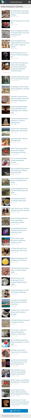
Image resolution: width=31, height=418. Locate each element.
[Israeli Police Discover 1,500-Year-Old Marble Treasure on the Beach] (6, 211)
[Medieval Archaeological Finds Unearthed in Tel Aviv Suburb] (6, 261)
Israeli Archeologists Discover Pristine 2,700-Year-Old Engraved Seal (19, 55)
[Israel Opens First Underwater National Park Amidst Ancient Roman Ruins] (6, 303)
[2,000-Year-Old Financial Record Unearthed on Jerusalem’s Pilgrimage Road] (6, 121)
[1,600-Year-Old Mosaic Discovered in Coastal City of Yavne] (6, 323)
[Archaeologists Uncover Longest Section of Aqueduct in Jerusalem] (6, 89)
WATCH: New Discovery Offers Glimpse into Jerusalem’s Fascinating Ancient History (19, 150)
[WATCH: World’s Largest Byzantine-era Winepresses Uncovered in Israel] (6, 241)
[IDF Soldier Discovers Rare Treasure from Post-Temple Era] (6, 353)
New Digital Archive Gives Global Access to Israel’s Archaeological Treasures (20, 13)
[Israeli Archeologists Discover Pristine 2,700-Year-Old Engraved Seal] (6, 56)
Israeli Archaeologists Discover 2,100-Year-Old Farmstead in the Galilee (19, 190)
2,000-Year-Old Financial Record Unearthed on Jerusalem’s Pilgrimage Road (19, 120)
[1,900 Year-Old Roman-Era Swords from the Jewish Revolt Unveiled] (6, 80)
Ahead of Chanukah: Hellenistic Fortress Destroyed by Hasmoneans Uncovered (19, 220)
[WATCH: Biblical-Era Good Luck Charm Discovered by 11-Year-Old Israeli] (6, 343)
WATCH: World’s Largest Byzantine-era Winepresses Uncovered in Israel (18, 240)
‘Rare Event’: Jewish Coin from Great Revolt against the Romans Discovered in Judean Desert (20, 98)
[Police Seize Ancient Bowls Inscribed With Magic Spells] (6, 201)
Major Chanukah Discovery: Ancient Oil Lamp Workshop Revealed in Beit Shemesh (18, 372)
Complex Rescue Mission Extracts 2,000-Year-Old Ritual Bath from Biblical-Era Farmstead (20, 392)
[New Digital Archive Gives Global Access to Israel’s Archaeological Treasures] (6, 14)
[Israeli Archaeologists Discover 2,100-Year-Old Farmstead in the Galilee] (6, 191)
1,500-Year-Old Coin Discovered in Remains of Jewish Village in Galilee (20, 270)
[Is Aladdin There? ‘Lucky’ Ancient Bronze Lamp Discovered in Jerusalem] (6, 313)
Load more (16, 411)
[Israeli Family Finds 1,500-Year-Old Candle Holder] (6, 141)
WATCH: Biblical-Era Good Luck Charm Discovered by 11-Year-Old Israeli (20, 342)
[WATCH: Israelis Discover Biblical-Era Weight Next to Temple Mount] (6, 383)
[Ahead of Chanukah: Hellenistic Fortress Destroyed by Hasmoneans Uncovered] (6, 221)
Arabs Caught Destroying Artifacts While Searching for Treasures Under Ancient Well (20, 170)
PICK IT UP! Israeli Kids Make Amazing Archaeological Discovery (19, 160)
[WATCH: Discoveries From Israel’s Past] (6, 24)
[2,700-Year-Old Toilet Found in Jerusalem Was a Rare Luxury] (6, 251)
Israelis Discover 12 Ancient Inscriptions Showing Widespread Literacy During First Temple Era (20, 402)
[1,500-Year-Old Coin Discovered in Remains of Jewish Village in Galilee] (6, 271)
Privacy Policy (17, 416)
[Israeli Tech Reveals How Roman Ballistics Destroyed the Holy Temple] (6, 181)
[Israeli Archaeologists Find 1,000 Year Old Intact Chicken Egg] (6, 293)
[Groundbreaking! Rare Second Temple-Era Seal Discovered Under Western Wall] (6, 231)
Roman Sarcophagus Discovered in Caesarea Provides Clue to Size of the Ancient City (20, 33)
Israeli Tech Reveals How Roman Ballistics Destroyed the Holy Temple (20, 180)
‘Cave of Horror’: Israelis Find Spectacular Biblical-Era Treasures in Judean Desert (18, 332)
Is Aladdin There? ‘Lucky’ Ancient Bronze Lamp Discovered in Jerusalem (20, 312)
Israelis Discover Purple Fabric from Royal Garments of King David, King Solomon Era (19, 362)
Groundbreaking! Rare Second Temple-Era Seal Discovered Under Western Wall (19, 230)
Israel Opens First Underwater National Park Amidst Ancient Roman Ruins (19, 302)
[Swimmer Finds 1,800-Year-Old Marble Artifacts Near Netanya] (6, 131)
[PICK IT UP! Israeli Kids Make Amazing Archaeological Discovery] (6, 161)
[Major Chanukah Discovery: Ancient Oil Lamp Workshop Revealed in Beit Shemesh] (6, 373)
